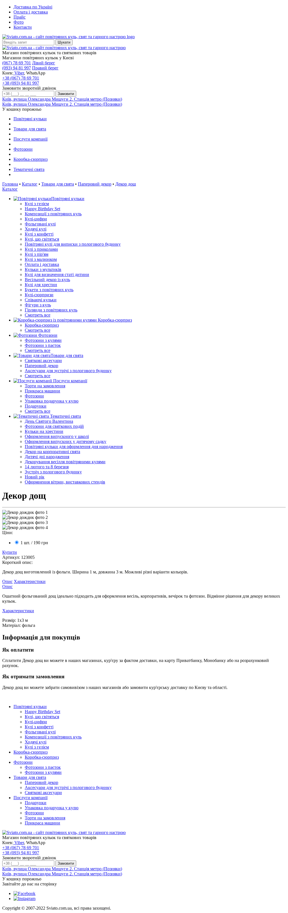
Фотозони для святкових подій (54, 426)
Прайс (20, 17)
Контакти (23, 27)
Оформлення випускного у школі (57, 436)
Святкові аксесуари (43, 360)
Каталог (29, 184)
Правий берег (45, 67)
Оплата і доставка (31, 12)
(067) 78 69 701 (16, 62)
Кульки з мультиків (43, 269)
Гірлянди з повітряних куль (51, 310)
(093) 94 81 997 (16, 67)
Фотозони (23, 149)
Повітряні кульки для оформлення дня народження (74, 446)
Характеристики (30, 581)
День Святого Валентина (49, 421)
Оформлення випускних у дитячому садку (65, 441)
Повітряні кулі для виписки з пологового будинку (73, 244)
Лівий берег (43, 62)
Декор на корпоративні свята (52, 451)
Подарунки (35, 406)
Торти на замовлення (45, 385)
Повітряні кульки (30, 118)
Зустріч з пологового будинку (53, 471)
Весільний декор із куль (47, 279)
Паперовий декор (94, 184)
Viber (18, 73)
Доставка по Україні (33, 6)
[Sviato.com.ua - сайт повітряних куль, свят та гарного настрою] (64, 47)
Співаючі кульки (41, 299)
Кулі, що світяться (42, 239)
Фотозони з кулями (43, 340)
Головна (10, 184)
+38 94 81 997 (20, 83)
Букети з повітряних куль (49, 289)
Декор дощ (125, 184)
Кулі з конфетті (39, 234)
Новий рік (34, 476)
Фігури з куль (38, 304)
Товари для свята (30, 128)
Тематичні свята (29, 169)
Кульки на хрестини (44, 431)
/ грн (34, 542)
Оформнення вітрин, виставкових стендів (65, 482)
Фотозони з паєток (43, 345)
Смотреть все (37, 315)
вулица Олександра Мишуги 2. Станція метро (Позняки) (62, 99)
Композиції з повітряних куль (53, 213)
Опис (7, 581)
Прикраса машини (42, 390)
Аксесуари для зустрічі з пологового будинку (68, 370)
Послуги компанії (31, 139)
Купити (9, 552)
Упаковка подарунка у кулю (51, 401)
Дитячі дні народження (47, 456)
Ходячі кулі (35, 229)
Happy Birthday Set (42, 208)
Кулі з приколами (41, 249)
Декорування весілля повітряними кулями (65, 461)
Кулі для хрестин (41, 284)
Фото (19, 22)
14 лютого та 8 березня (47, 466)
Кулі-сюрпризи (39, 294)
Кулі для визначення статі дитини (57, 274)
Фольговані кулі (40, 224)
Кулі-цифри (36, 218)
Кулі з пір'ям (36, 254)
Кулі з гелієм (37, 203)
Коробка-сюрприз (31, 159)
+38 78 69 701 (20, 78)
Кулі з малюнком (41, 259)
